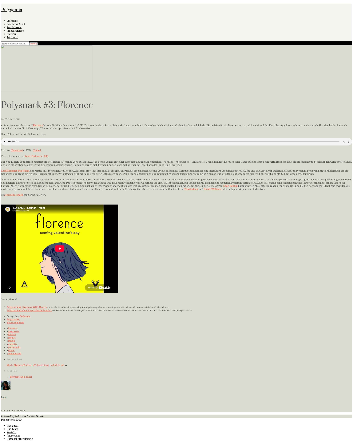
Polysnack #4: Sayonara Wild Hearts (27, 307)
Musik (11, 340)
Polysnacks (13, 319)
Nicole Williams (212, 188)
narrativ (12, 343)
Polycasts (12, 37)
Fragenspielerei (15, 30)
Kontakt (11, 432)
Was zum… (12, 425)
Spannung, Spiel (16, 24)
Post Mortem (14, 27)
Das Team (12, 428)
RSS (46, 155)
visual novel (14, 353)
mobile (12, 337)
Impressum (13, 435)
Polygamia (11, 9)
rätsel (11, 350)
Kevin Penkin (230, 185)
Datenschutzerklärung (20, 438)
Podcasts (25, 316)
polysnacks (14, 347)
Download (17, 150)
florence (12, 328)
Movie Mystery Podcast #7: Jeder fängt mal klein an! (35, 365)
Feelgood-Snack (14, 194)
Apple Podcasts (33, 155)
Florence (38, 125)
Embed (37, 150)
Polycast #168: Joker (21, 376)
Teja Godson (191, 188)
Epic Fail (12, 33)
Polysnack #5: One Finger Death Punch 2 (29, 310)
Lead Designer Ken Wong (15, 170)
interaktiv (13, 331)
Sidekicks (12, 20)
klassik (12, 334)
